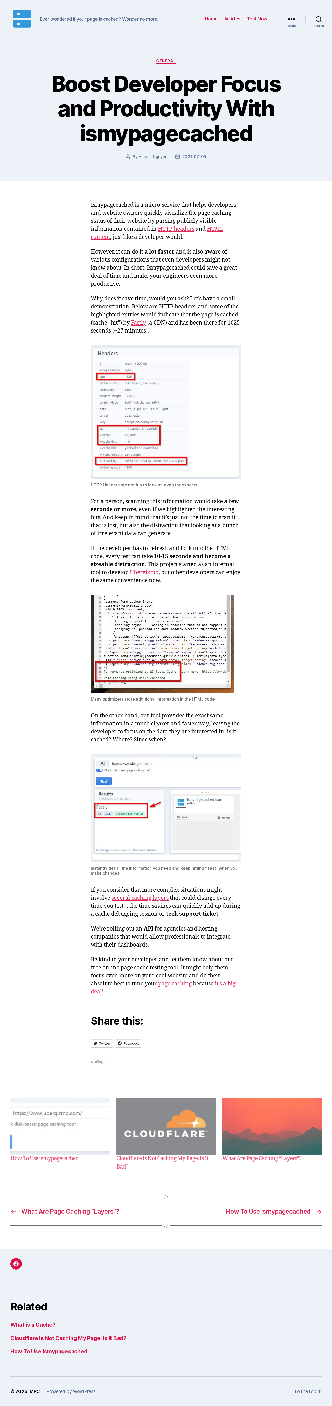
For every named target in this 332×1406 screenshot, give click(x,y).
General (166, 61)
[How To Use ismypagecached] (60, 1126)
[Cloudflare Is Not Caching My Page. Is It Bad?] (166, 1126)
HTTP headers (176, 229)
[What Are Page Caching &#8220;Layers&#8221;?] (272, 1126)
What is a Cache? (33, 1325)
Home (211, 18)
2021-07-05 (194, 156)
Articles (232, 18)
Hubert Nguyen (153, 156)
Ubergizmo (144, 572)
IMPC (34, 1391)
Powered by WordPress (71, 1391)
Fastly (138, 322)
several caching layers (140, 898)
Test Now (257, 18)
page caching (175, 983)
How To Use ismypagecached (44, 1158)
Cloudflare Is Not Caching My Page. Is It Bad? (68, 1338)
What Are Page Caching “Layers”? (261, 1158)
